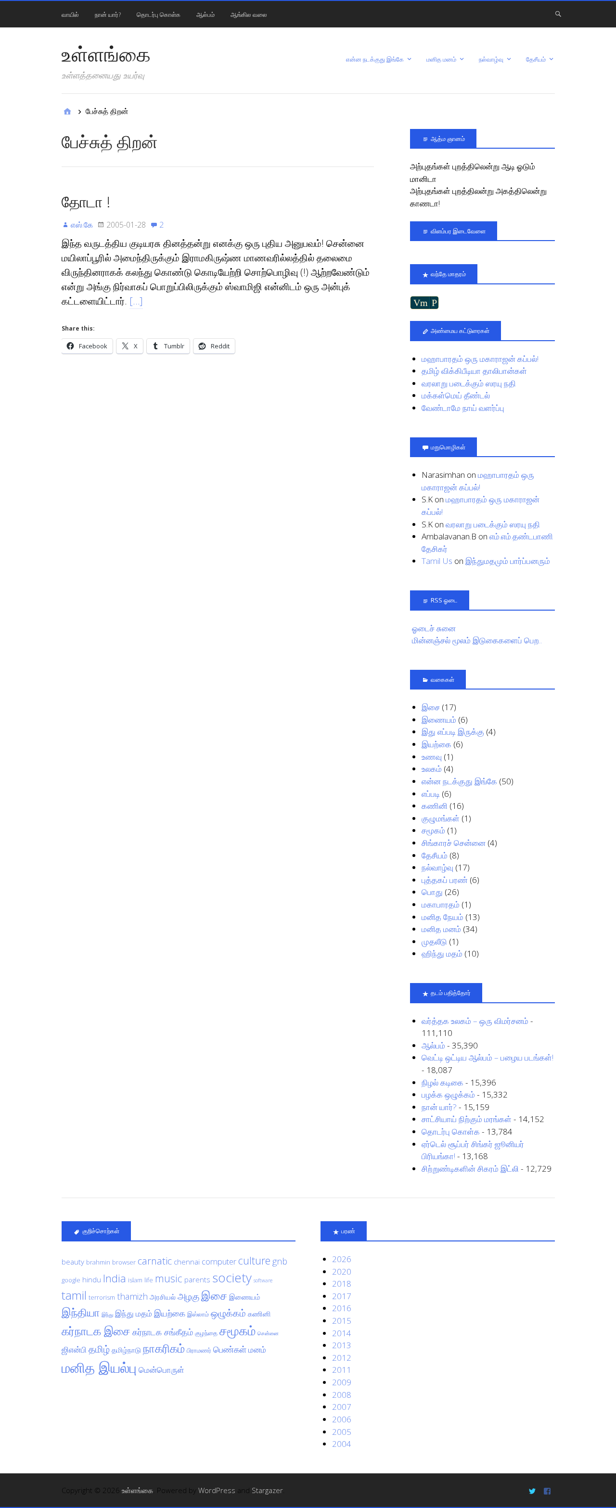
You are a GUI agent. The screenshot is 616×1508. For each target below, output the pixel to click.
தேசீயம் (536, 59)
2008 (341, 1394)
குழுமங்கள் (441, 818)
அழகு (188, 1296)
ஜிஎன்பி (74, 1349)
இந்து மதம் (133, 1313)
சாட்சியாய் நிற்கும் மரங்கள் (467, 1119)
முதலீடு (434, 941)
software (263, 1280)
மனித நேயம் (442, 916)
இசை (431, 707)
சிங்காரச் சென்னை (454, 842)
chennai (187, 1261)
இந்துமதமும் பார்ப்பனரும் (507, 560)
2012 (341, 1357)
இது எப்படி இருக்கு (453, 731)
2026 (341, 1259)
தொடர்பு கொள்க (158, 14)
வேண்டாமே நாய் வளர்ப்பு (463, 407)
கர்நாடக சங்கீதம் (162, 1332)
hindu (91, 1279)
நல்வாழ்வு (491, 59)
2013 (341, 1345)
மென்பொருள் (161, 1369)
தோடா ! (86, 201)
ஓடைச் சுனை (434, 628)
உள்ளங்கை (106, 53)
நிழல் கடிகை (442, 1082)
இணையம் (439, 719)
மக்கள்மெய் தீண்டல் (456, 395)
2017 (341, 1296)
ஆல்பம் (205, 14)
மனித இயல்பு (99, 1367)
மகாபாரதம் (441, 904)
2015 (341, 1320)
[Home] (67, 111)
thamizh (132, 1296)
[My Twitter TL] (533, 1490)
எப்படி (431, 793)
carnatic (155, 1260)
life (148, 1280)
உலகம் (432, 768)
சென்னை (268, 1333)
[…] (136, 300)
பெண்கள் (229, 1349)
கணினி (435, 805)
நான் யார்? (108, 14)
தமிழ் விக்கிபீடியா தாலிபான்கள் (474, 370)
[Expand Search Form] (558, 13)
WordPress (216, 1490)
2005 (341, 1431)
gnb (279, 1261)
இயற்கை (436, 744)
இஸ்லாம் (198, 1314)
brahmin (98, 1262)
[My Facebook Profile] (548, 1490)
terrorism (102, 1297)
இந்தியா (81, 1312)
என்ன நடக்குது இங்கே (375, 59)
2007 (341, 1406)
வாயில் (70, 14)
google (71, 1280)
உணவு (432, 756)
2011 (341, 1369)
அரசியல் (163, 1297)
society (232, 1277)
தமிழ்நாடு (126, 1350)
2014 (341, 1333)
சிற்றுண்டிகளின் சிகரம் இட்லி (470, 1168)
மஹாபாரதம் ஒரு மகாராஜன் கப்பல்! (480, 358)
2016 (341, 1308)
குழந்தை (206, 1333)
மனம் (257, 1349)
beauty (73, 1261)
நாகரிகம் (164, 1348)
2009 (341, 1382)
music (168, 1278)
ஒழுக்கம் (228, 1312)
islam (135, 1280)
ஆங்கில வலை (249, 14)
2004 (341, 1443)
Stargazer (267, 1490)
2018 (341, 1283)
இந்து (107, 1314)
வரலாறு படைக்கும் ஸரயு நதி (469, 383)
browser (124, 1262)
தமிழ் (99, 1348)
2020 (341, 1271)
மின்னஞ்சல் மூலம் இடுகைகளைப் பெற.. (477, 640)
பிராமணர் (199, 1350)
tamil (74, 1295)
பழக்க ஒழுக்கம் (448, 1094)
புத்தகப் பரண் (445, 879)
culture (254, 1260)
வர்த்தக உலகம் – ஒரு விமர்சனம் (475, 1020)
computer (219, 1261)
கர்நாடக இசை (96, 1331)
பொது (432, 891)
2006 (341, 1419)
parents (197, 1279)
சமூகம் (433, 830)
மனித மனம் (441, 59)
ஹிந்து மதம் (442, 953)
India (114, 1278)
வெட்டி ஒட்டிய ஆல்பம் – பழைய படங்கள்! (487, 1057)
